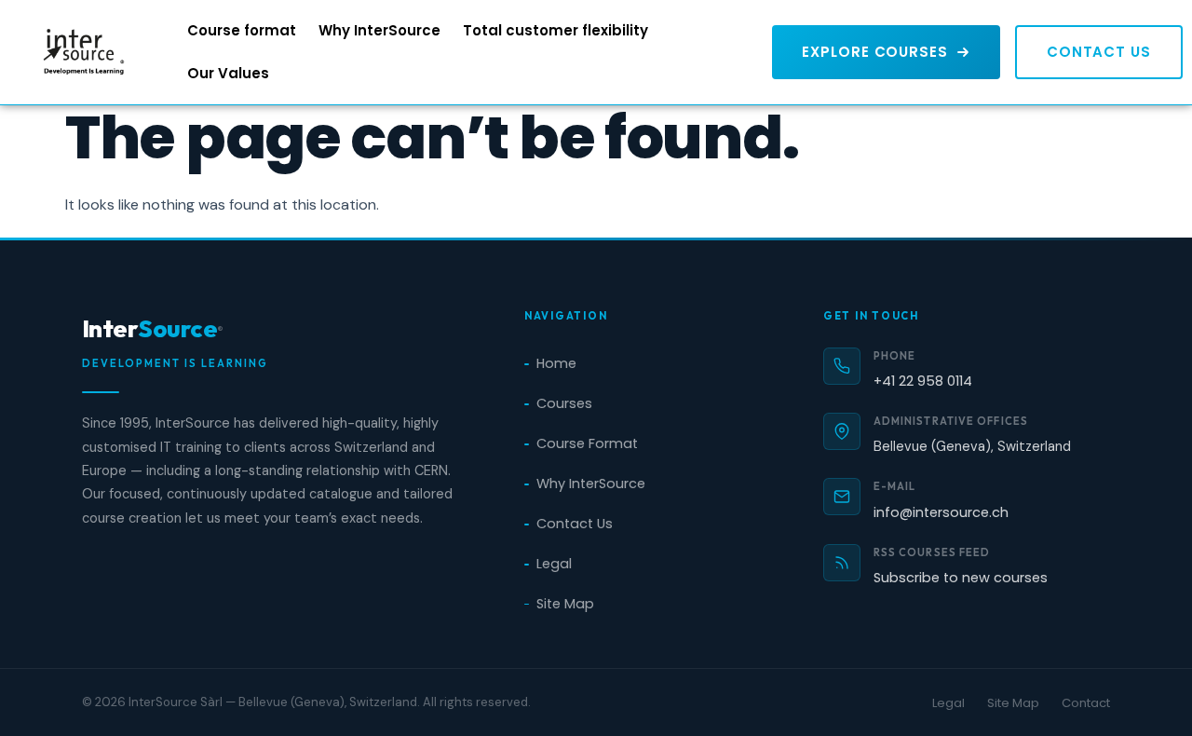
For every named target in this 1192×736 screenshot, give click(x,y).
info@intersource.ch (941, 512)
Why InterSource (379, 30)
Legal (554, 563)
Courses (564, 403)
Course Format (587, 443)
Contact (1086, 703)
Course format (241, 30)
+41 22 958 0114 (923, 381)
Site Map (565, 603)
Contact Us (574, 523)
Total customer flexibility (555, 30)
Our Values (228, 73)
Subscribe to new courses (961, 577)
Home (556, 363)
